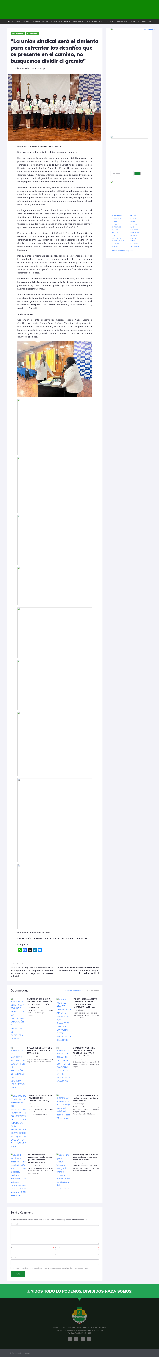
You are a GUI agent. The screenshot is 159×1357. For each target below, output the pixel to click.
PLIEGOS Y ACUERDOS (60, 22)
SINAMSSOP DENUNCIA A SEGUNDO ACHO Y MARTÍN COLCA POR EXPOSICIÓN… (39, 1001)
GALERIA (109, 22)
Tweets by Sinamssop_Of (122, 250)
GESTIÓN (115, 232)
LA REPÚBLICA (117, 219)
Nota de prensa (18, 34)
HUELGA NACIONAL (95, 22)
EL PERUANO (116, 227)
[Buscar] (137, 173)
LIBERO (133, 238)
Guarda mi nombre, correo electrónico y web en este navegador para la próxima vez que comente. (50, 1268)
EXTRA (132, 221)
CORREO (115, 221)
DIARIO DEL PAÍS (118, 241)
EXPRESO (115, 230)
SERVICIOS (146, 22)
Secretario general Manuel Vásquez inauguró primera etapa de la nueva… (85, 1157)
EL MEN (133, 227)
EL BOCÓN (134, 244)
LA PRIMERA (116, 238)
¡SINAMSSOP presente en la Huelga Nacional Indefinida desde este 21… (85, 1098)
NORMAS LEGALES (40, 22)
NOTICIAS (135, 22)
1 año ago (80, 1010)
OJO (113, 235)
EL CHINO (133, 224)
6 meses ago (34, 1007)
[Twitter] (76, 1339)
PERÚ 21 (115, 224)
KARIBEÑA (134, 230)
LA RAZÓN (115, 244)
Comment (14, 1224)
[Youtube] (83, 1339)
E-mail (77, 1248)
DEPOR (133, 241)
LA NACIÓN (134, 235)
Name (32, 1248)
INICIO (10, 22)
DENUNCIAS (78, 22)
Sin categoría (32, 34)
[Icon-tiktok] (89, 1339)
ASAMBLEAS (122, 22)
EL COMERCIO (117, 216)
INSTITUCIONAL (22, 22)
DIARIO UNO (134, 232)
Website (14, 1258)
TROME (133, 216)
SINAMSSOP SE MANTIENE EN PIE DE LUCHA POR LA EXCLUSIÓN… (39, 1050)
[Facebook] (70, 1339)
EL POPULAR (134, 219)
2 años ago (79, 1104)
